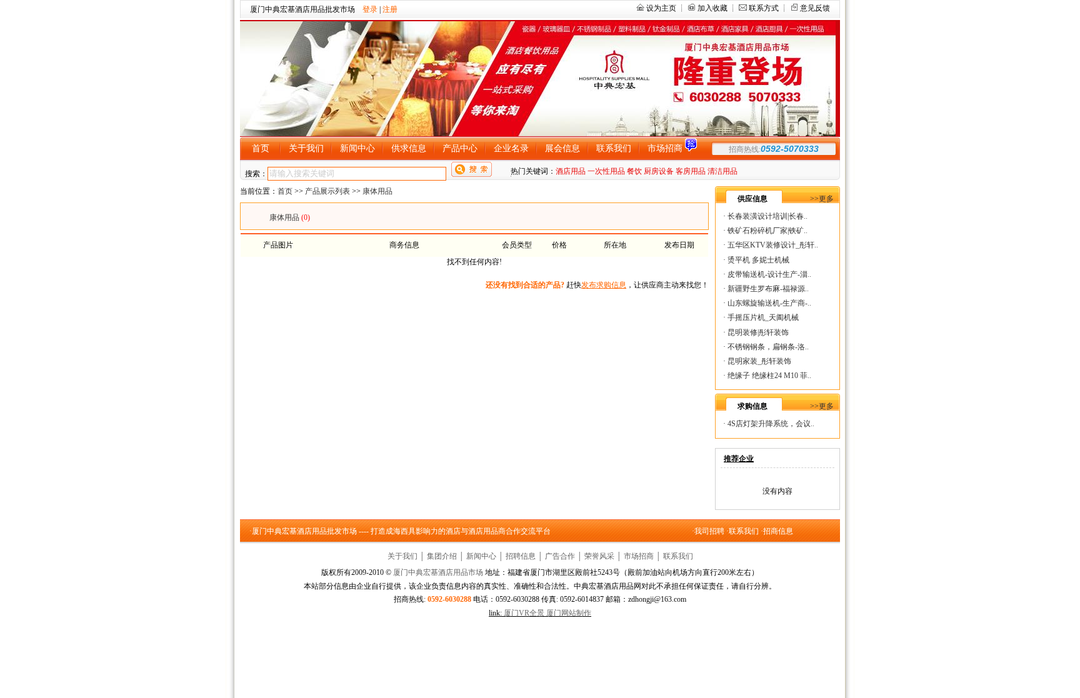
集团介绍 (442, 556)
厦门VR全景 (524, 613)
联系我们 (744, 531)
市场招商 (639, 556)
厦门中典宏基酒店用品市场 (438, 572)
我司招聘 (709, 531)
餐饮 (634, 171)
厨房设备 (659, 171)
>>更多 (822, 198)
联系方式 (764, 8)
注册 (390, 9)
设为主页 (661, 8)
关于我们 (403, 556)
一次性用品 (606, 171)
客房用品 (691, 171)
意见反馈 (815, 8)
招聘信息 (521, 556)
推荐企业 (739, 458)
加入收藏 (713, 8)
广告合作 (560, 556)
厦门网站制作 (568, 613)
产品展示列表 (327, 191)
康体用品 (377, 191)
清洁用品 (723, 171)
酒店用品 (571, 171)
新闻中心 (481, 556)
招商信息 (778, 531)
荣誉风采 (599, 556)
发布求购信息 (603, 285)
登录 (370, 9)
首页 (285, 191)
